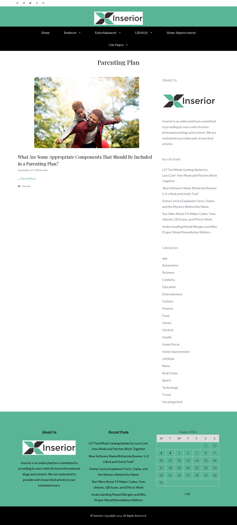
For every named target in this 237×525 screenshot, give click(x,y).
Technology (170, 387)
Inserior (167, 121)
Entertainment (105, 33)
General (26, 186)
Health (167, 337)
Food (165, 316)
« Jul (187, 494)
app (164, 258)
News (166, 366)
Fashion (167, 301)
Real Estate (170, 373)
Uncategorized (172, 402)
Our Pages (116, 45)
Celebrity (168, 280)
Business (70, 33)
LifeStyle (141, 33)
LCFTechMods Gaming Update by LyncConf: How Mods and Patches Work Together (189, 175)
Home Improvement (181, 33)
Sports (166, 380)
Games (167, 323)
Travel (166, 395)
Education (169, 287)
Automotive (170, 265)
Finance (167, 308)
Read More (28, 178)
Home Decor (171, 344)
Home (45, 33)
